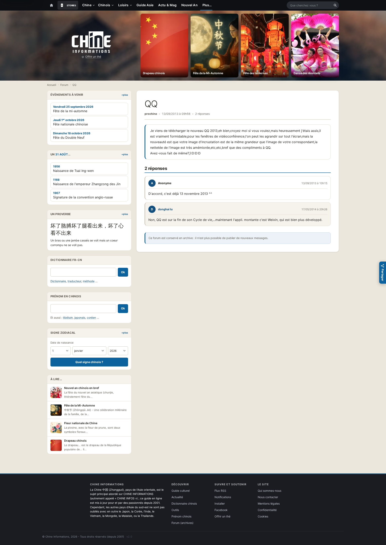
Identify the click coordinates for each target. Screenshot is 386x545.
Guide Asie (145, 5)
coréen (91, 317)
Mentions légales (269, 503)
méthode (88, 281)
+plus (124, 94)
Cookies (263, 516)
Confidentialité (267, 510)
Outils (175, 510)
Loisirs (123, 5)
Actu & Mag (167, 5)
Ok (123, 272)
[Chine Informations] (91, 42)
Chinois (104, 5)
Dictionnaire (58, 281)
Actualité (177, 497)
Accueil (51, 84)
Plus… (207, 5)
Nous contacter (268, 497)
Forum (64, 84)
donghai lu (165, 209)
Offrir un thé (93, 56)
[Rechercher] (335, 5)
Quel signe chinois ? (89, 362)
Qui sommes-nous (269, 490)
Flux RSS (220, 490)
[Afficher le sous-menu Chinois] (113, 5)
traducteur (74, 281)
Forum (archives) (182, 522)
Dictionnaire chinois (184, 503)
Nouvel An (189, 5)
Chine (86, 5)
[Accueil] (51, 5)
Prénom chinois (181, 516)
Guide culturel (180, 490)
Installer (220, 503)
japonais (79, 317)
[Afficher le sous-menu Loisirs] (131, 5)
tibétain (68, 317)
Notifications (223, 497)
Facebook (221, 510)
